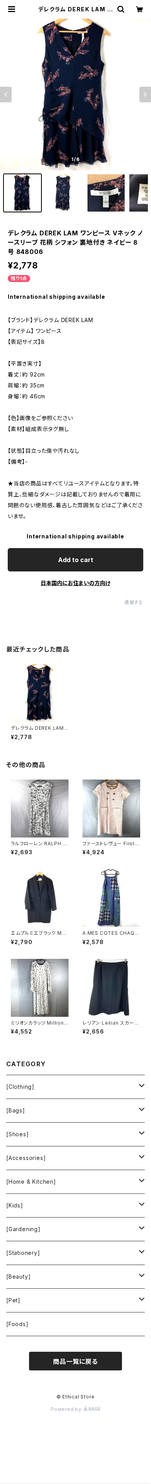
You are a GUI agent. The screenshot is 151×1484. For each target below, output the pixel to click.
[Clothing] (20, 1086)
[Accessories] (26, 1158)
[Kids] (14, 1205)
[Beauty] (18, 1276)
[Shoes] (17, 1134)
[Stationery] (23, 1252)
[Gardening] (23, 1229)
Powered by (67, 1409)
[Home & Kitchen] (31, 1181)
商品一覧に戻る (75, 1361)
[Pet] (13, 1300)
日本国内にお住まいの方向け (75, 583)
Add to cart (75, 560)
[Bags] (15, 1110)
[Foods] (17, 1324)
